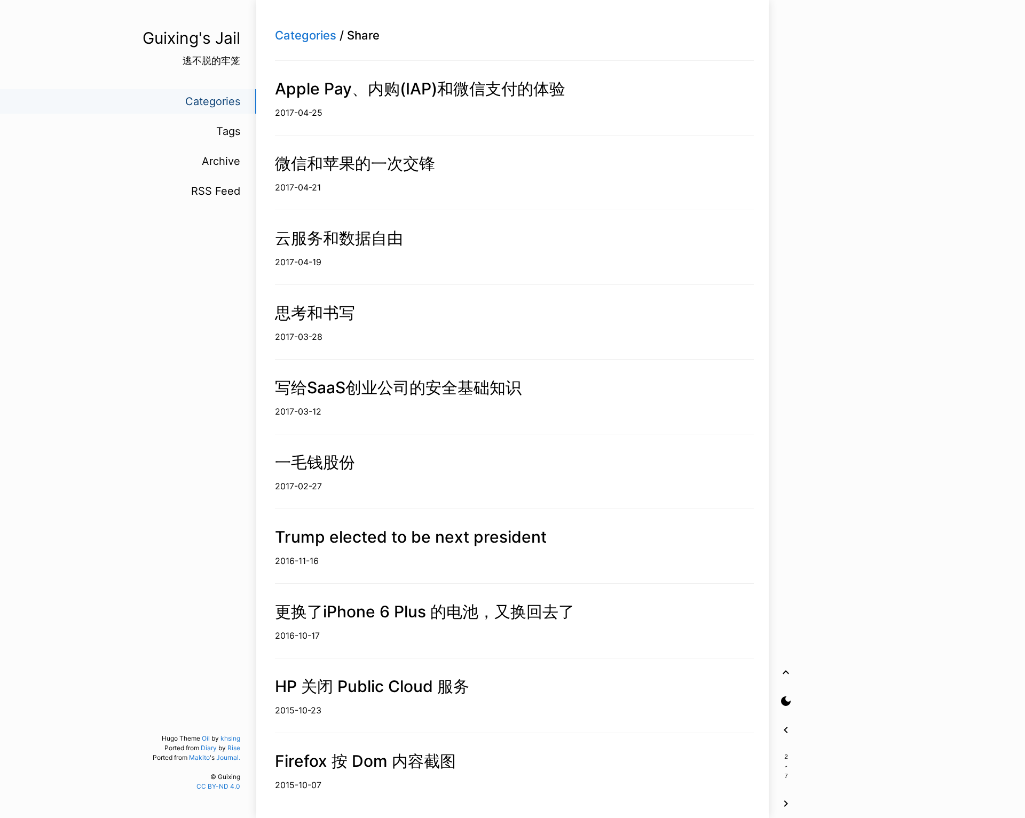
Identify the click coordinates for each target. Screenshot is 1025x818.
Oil (206, 738)
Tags (228, 131)
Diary (209, 748)
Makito (199, 757)
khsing (230, 738)
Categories (305, 35)
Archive (221, 161)
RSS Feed (215, 191)
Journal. (228, 757)
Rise (233, 748)
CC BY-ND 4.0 (218, 786)
